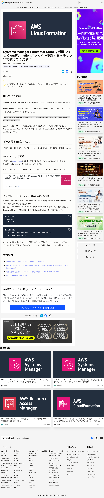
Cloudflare (31, 480)
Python (16, 482)
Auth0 (30, 463)
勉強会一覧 (90, 257)
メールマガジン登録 (72, 463)
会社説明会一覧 (90, 251)
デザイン (51, 480)
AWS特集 (3, 453)
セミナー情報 (70, 465)
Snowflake (31, 468)
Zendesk (31, 460)
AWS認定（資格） (54, 468)
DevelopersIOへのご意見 (74, 454)
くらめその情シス (54, 475)
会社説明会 (68, 7)
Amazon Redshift (6, 480)
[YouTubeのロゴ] (101, 438)
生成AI (16, 453)
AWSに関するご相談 (72, 457)
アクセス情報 (90, 471)
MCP (15, 455)
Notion (30, 487)
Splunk (30, 482)
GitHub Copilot (18, 470)
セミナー (61, 7)
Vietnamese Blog (54, 485)
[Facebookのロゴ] (92, 438)
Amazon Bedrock (19, 463)
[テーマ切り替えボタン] (102, 2)
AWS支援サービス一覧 (93, 457)
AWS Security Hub (6, 460)
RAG (15, 465)
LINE (30, 458)
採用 (85, 7)
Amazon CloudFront (6, 485)
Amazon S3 (4, 470)
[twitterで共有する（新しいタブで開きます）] (71, 71)
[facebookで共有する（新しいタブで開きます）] (67, 71)
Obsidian (16, 477)
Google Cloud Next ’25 (55, 453)
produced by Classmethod (23, 2)
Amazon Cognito (5, 458)
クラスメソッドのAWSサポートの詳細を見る (37, 308)
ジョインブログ (53, 473)
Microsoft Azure (33, 455)
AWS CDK (4, 475)
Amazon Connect (6, 487)
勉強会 (76, 7)
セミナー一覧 (90, 245)
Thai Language (53, 482)
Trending (20, 7)
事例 (81, 7)
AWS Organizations (6, 463)
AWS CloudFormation (11, 66)
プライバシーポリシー (93, 474)
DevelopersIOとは (92, 454)
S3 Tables (4, 473)
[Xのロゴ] (96, 438)
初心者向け (52, 463)
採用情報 (69, 468)
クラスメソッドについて (93, 451)
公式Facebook (91, 465)
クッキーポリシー (91, 477)
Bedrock (37, 7)
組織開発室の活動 (54, 477)
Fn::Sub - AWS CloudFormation (17, 275)
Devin (16, 473)
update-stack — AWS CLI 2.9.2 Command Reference (25, 261)
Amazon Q (17, 468)
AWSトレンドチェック (55, 460)
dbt (29, 475)
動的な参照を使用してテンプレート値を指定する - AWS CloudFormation (32, 271)
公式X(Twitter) (90, 460)
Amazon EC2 (5, 468)
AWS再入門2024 (53, 458)
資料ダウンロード (72, 460)
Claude (31, 7)
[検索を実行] (80, 2)
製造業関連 (52, 470)
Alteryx (30, 470)
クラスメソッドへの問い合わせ (75, 451)
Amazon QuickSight (6, 477)
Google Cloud (46, 7)
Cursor (16, 475)
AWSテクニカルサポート (56, 465)
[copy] (69, 216)
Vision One (32, 485)
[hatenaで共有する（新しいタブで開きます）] (63, 71)
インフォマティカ (33, 473)
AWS (25, 7)
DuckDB (31, 477)
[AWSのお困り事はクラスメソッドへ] (37, 331)
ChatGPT (16, 458)
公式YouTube (90, 463)
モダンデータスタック (20, 480)
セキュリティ (18, 485)
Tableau (31, 465)
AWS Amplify (4, 482)
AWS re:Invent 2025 (54, 455)
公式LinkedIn (90, 468)
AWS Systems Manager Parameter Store (32, 66)
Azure (54, 7)
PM (15, 487)
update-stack (17, 161)
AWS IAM (3, 455)
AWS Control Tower (6, 465)
